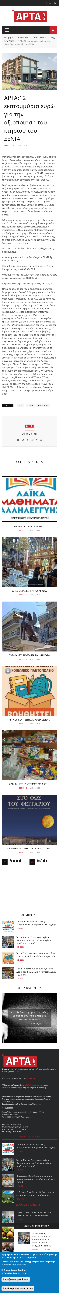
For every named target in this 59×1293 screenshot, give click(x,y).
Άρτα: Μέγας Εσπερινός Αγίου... (29, 590)
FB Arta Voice (30, 1078)
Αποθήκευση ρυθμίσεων (16, 1279)
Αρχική (10, 37)
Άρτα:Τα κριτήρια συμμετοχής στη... (29, 784)
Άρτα (21, 405)
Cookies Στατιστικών (15, 1273)
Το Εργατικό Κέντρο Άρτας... (29, 526)
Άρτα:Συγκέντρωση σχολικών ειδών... (29, 719)
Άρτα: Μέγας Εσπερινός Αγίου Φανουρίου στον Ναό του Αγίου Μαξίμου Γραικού (41, 1239)
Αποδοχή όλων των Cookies (18, 1288)
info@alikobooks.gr (32, 1085)
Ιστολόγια (23, 37)
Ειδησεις (8, 146)
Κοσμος (19, 1186)
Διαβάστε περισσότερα (14, 1264)
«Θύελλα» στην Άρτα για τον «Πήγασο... (29, 655)
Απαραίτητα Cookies (15, 1270)
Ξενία (30, 405)
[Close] (17, 1226)
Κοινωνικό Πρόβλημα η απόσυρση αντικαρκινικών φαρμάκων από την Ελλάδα (35, 1179)
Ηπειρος (20, 1199)
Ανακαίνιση (43, 405)
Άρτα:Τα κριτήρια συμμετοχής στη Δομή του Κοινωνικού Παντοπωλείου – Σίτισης (36, 971)
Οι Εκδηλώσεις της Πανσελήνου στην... (29, 848)
